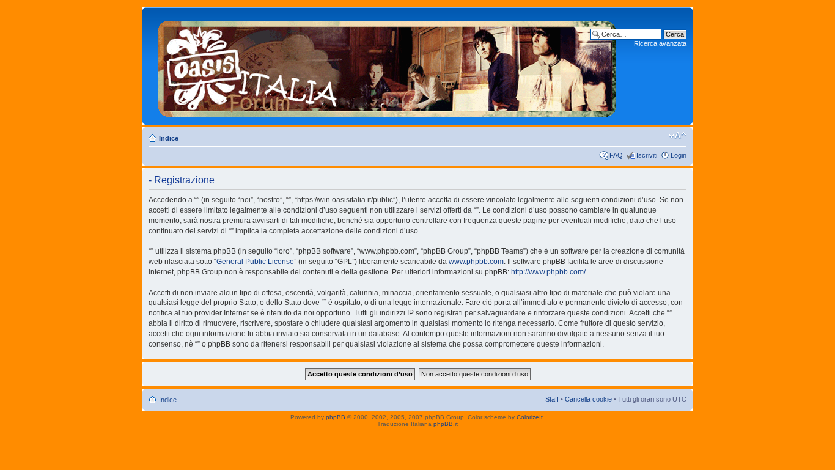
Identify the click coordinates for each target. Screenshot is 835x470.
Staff (552, 399)
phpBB (335, 417)
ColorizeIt (530, 417)
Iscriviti (646, 155)
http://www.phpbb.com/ (548, 272)
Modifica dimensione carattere (677, 135)
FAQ (616, 155)
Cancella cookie (588, 399)
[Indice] (387, 66)
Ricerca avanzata (660, 43)
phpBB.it (445, 423)
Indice (168, 138)
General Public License (255, 261)
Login (678, 155)
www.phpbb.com (476, 261)
